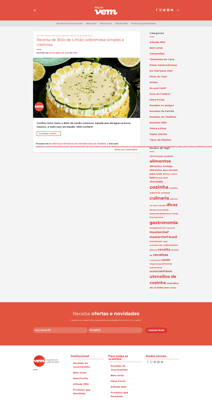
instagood (155, 228)
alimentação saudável (161, 156)
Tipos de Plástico (160, 139)
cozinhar (165, 193)
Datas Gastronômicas (163, 65)
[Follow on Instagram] (160, 10)
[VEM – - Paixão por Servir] (106, 10)
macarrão (170, 228)
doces (153, 210)
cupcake (162, 206)
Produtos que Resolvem (143, 23)
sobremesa (156, 267)
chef (165, 178)
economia (163, 210)
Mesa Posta (106, 23)
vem (166, 287)
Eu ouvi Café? (158, 88)
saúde (165, 259)
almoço (167, 174)
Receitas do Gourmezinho (69, 23)
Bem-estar (91, 23)
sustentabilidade (161, 271)
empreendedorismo (161, 213)
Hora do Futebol (160, 93)
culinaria (159, 198)
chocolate (188, 146)
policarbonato (156, 245)
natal (165, 242)
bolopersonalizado (131, 146)
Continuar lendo (49, 133)
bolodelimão (113, 146)
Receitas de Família (162, 111)
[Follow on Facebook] (157, 10)
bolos (144, 146)
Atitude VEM (121, 23)
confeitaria (200, 146)
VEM (75, 53)
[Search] (178, 10)
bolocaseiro (64, 146)
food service (156, 217)
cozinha (159, 187)
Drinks (154, 82)
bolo (55, 146)
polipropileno (170, 245)
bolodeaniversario (81, 146)
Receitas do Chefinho (81, 36)
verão (173, 287)
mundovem (156, 241)
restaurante (155, 260)
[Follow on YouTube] (172, 10)
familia (175, 214)
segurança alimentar (161, 264)
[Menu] (34, 10)
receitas (160, 255)
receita (164, 249)
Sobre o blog (158, 128)
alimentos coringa (161, 166)
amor (49, 146)
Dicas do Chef (63, 36)
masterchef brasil (163, 237)
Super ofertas (158, 134)
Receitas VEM (158, 122)
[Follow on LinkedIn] (168, 10)
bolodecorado (98, 146)
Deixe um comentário (126, 149)
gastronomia (164, 222)
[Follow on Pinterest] (164, 10)
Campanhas (157, 53)
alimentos (41, 146)
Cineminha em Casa (162, 59)
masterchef (159, 232)
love (163, 228)
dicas (172, 204)
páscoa (153, 250)
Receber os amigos (162, 105)
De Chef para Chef (46, 36)
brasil (159, 178)
